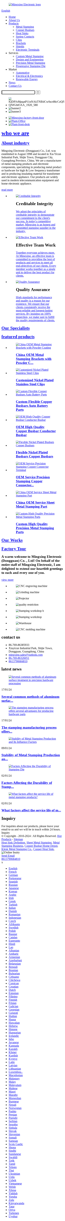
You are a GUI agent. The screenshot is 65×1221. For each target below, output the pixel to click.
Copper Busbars (25, 30)
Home (12, 16)
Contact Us (15, 85)
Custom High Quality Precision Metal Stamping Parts (35, 528)
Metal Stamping (25, 26)
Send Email (8, 855)
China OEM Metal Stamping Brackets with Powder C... (33, 359)
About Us (14, 20)
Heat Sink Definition (13, 842)
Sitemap (18, 839)
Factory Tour (13, 548)
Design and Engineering (30, 59)
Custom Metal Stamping (30, 56)
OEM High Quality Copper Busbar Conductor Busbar (36, 431)
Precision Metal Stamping (30, 62)
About (15, 143)
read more (7, 189)
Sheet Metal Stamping (39, 842)
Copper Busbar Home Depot (41, 845)
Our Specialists (15, 328)
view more (7, 579)
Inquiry (5, 832)
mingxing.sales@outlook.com (26, 654)
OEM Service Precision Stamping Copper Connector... (33, 481)
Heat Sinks (22, 33)
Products (14, 23)
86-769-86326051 (19, 658)
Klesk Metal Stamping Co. (16, 849)
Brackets (21, 43)
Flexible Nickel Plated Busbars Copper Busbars (34, 454)
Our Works (12, 540)
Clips (19, 39)
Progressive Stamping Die (31, 66)
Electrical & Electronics (29, 75)
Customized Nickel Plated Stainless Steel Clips (35, 382)
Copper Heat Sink (43, 849)
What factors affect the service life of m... (31, 810)
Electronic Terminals (27, 49)
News (12, 82)
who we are (15, 133)
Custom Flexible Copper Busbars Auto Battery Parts (34, 406)
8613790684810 (18, 661)
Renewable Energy (27, 79)
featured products (17, 336)
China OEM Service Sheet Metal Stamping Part (35, 504)
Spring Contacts (25, 36)
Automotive (22, 72)
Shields (20, 46)
